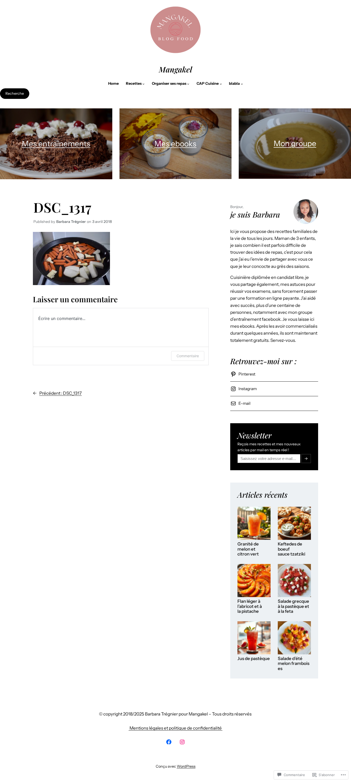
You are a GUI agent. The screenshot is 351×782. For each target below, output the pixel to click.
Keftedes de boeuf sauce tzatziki (291, 549)
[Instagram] (182, 742)
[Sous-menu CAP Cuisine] (221, 84)
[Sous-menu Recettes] (143, 84)
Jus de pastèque (253, 658)
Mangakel (175, 69)
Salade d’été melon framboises (293, 663)
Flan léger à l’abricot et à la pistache (249, 606)
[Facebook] (169, 742)
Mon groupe (295, 143)
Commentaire (188, 356)
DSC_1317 (62, 207)
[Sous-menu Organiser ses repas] (188, 84)
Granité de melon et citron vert (248, 549)
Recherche (14, 93)
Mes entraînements (56, 143)
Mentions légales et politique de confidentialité (176, 728)
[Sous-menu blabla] (242, 84)
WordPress (186, 766)
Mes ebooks (175, 143)
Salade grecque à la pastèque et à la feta (293, 606)
